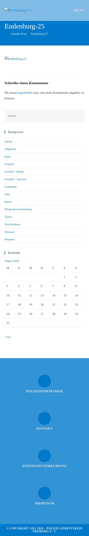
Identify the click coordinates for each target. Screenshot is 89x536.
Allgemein (10, 149)
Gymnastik (11, 186)
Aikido (8, 141)
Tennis (8, 216)
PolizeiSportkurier (44, 391)
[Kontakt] (44, 418)
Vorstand (9, 231)
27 (42, 313)
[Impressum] (44, 493)
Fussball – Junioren (15, 179)
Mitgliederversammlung (18, 209)
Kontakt (45, 428)
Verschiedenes (12, 224)
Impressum (44, 503)
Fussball (9, 164)
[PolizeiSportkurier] (44, 381)
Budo (8, 156)
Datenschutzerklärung (44, 466)
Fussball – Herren (14, 171)
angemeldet (25, 92)
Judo (7, 194)
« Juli (8, 337)
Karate (8, 201)
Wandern (9, 239)
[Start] (6, 33)
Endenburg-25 (39, 33)
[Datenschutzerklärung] (44, 455)
